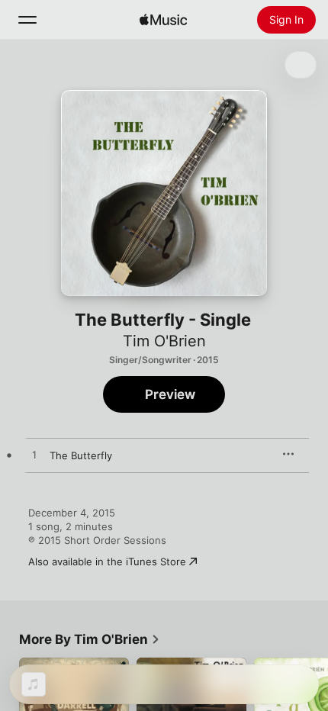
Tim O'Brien (164, 341)
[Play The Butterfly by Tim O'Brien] (34, 455)
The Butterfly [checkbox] (81, 455)
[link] (89, 639)
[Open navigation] (27, 20)
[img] (163, 20)
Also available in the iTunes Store (107, 561)
